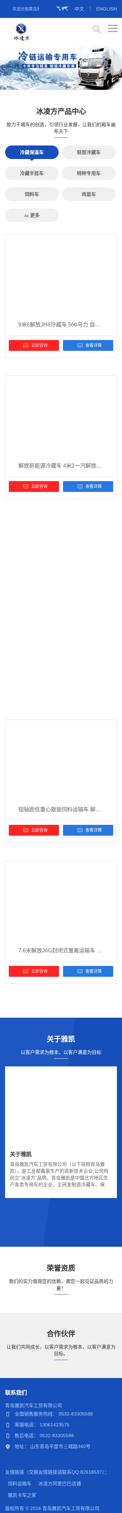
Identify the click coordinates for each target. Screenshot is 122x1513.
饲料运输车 (20, 1483)
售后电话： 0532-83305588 (44, 1435)
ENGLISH (106, 9)
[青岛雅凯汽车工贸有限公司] (21, 32)
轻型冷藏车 (89, 152)
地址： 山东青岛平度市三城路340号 (52, 1446)
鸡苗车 (89, 194)
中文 (79, 9)
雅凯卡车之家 (22, 1495)
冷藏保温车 (32, 152)
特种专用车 (89, 173)
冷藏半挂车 (32, 173)
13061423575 (54, 1424)
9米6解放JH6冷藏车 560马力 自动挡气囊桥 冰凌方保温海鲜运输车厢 (61, 324)
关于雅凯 (21, 1154)
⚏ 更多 (32, 215)
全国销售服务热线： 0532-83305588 (54, 1414)
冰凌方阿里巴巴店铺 (59, 1483)
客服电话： (27, 1424)
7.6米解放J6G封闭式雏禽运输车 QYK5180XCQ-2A (61, 950)
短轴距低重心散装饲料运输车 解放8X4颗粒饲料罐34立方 (61, 809)
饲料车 (32, 194)
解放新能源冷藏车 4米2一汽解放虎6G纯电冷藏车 (61, 465)
